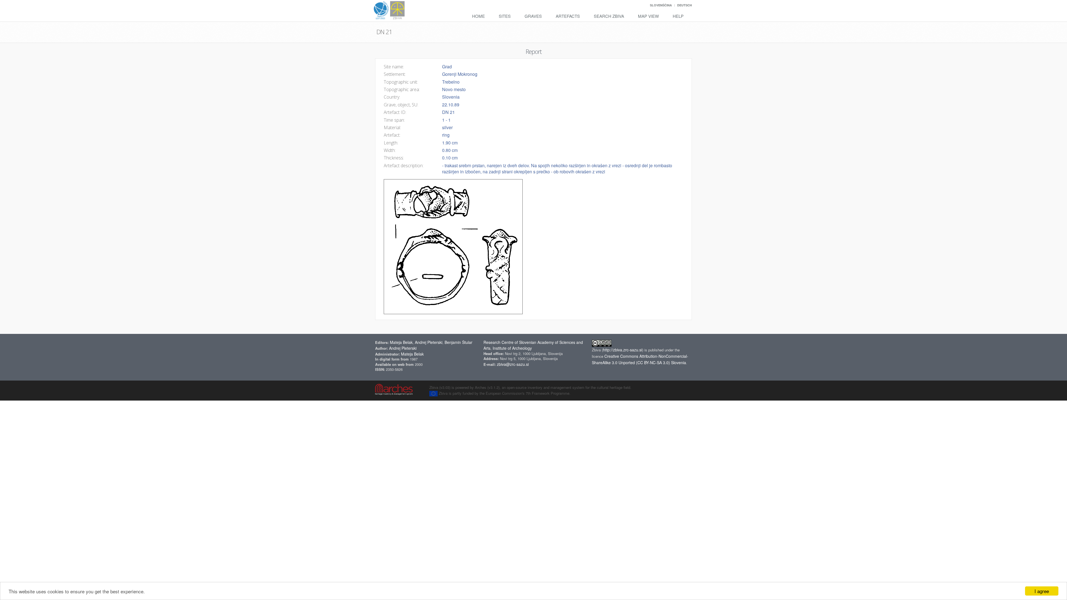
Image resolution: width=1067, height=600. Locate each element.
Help (678, 16)
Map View (648, 16)
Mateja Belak (401, 342)
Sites (505, 16)
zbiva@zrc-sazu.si (513, 364)
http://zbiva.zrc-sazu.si (622, 349)
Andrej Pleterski (428, 342)
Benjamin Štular (458, 342)
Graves (533, 16)
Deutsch (684, 5)
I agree (1041, 591)
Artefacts (568, 16)
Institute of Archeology (512, 348)
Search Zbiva (609, 16)
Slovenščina (661, 5)
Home (478, 16)
